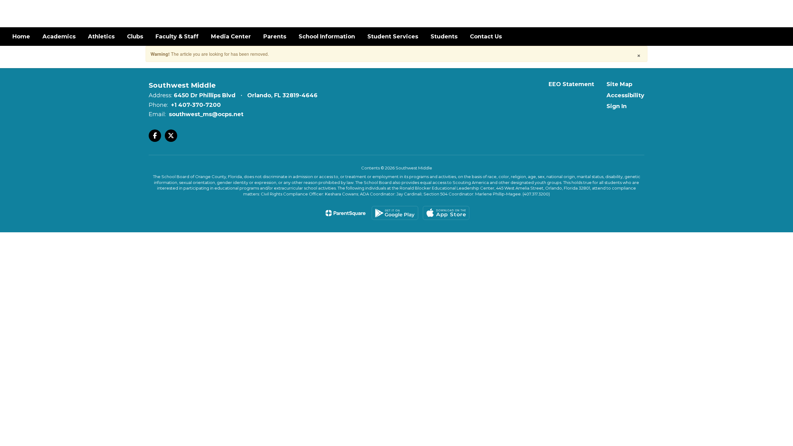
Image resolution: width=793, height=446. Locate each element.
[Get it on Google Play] (395, 213)
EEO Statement (571, 84)
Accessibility (625, 95)
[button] (731, 13)
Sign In (617, 106)
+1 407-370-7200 (196, 105)
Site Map (619, 84)
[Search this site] (777, 14)
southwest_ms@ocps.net (206, 114)
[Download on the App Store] (446, 213)
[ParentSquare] (345, 213)
